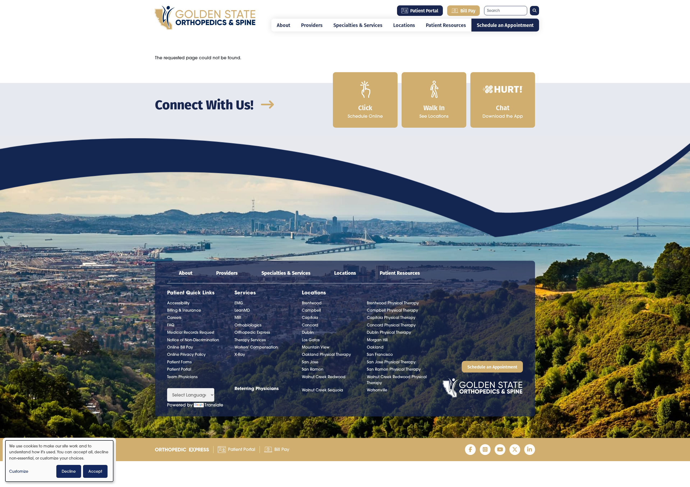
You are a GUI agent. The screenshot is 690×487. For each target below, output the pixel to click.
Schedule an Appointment (505, 25)
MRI (237, 317)
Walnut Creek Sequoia (322, 390)
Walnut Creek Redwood (324, 376)
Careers (174, 317)
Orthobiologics (247, 325)
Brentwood (312, 303)
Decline (69, 471)
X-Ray (239, 354)
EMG (238, 303)
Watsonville (377, 390)
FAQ (170, 325)
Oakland (375, 347)
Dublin (308, 332)
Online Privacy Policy (186, 354)
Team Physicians (182, 376)
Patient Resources (446, 25)
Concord (310, 325)
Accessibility (178, 303)
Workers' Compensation (256, 347)
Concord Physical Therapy (391, 325)
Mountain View (315, 347)
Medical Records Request (190, 332)
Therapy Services (250, 340)
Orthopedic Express (252, 332)
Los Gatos (311, 340)
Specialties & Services (357, 25)
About (283, 25)
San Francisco (380, 354)
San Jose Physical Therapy (391, 362)
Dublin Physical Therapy (389, 332)
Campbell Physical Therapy (392, 310)
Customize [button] (18, 471)
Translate (214, 405)
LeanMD (242, 310)
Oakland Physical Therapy (326, 354)
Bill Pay (467, 10)
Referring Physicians (256, 388)
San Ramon (312, 369)
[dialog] (59, 461)
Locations (404, 25)
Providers (312, 25)
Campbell (311, 310)
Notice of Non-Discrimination (193, 340)
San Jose (310, 362)
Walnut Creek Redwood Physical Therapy (397, 379)
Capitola (310, 317)
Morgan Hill (377, 340)
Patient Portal (424, 10)
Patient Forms (179, 362)
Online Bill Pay (180, 347)
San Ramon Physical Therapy (394, 369)
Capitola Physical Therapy (391, 317)
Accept (95, 471)
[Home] (205, 16)
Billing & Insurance (184, 310)
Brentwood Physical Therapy (393, 303)
